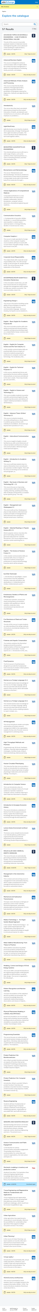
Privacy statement (25, 1309)
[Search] (35, 24)
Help (36, 2)
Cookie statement (33, 1309)
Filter (35, 29)
